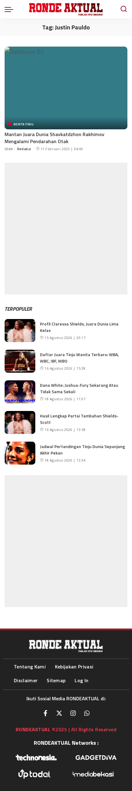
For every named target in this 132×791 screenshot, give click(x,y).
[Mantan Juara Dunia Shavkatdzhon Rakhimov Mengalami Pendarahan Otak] (66, 88)
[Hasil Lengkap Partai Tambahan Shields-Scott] (20, 422)
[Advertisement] (66, 229)
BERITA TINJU (23, 124)
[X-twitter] (59, 713)
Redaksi (24, 148)
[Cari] (123, 9)
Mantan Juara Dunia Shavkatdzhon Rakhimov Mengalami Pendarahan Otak (54, 138)
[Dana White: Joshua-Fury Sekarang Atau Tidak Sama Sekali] (20, 391)
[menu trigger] (10, 9)
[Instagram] (73, 713)
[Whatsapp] (87, 713)
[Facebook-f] (45, 713)
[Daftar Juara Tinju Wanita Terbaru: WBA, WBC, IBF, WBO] (20, 361)
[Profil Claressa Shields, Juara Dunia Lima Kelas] (20, 330)
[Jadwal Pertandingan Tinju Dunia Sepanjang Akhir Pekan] (20, 453)
